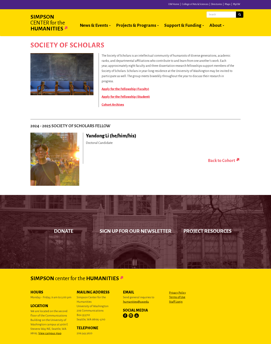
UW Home (173, 4)
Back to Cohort (221, 160)
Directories (216, 4)
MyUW (236, 4)
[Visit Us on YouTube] (136, 315)
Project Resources (207, 231)
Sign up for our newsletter (135, 231)
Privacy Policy (177, 292)
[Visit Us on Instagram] (131, 315)
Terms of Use (177, 297)
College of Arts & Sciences (195, 4)
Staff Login (176, 301)
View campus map (49, 333)
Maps (227, 4)
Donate (63, 231)
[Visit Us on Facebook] (125, 315)
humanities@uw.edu (136, 301)
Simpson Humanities (47, 23)
